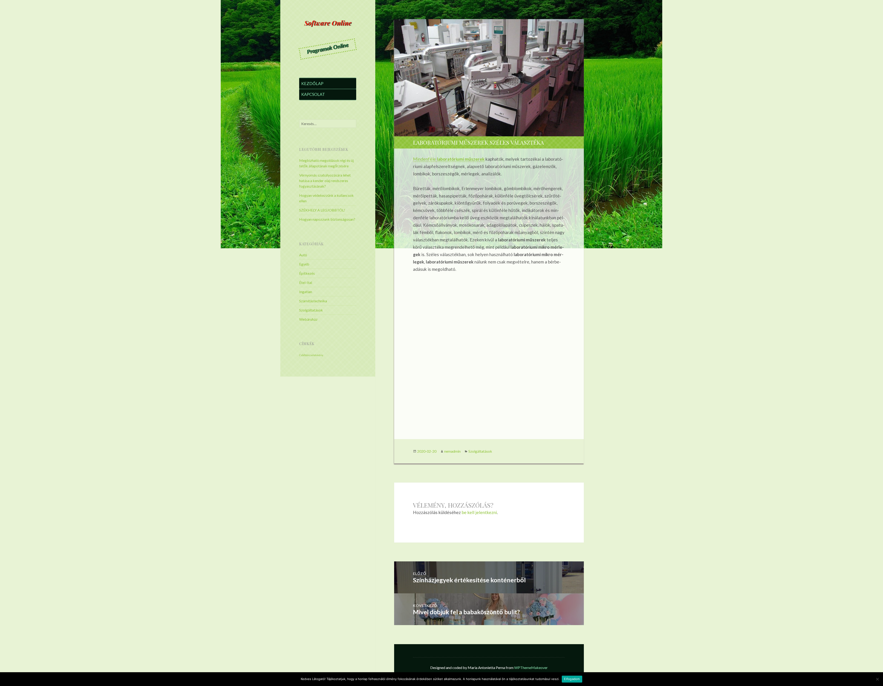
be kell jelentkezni (479, 512)
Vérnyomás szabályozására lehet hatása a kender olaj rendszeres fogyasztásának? (325, 180)
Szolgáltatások (311, 310)
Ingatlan (305, 291)
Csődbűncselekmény (311, 355)
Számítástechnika (313, 301)
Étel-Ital (305, 282)
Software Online (327, 23)
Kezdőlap (312, 83)
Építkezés (307, 273)
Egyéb (304, 264)
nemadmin (452, 451)
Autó (303, 255)
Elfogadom (572, 679)
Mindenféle (449, 159)
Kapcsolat (313, 94)
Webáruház (308, 319)
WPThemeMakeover (531, 667)
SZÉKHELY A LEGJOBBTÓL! (322, 210)
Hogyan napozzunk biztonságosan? (327, 219)
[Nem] (877, 679)
